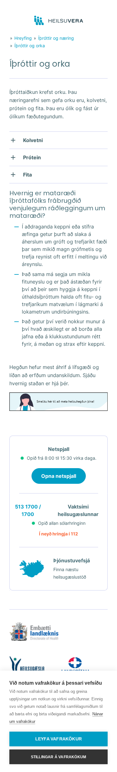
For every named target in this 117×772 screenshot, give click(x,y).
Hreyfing (23, 38)
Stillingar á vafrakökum (58, 757)
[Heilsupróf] (58, 408)
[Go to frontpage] (58, 21)
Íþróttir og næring (56, 38)
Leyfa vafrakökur (58, 739)
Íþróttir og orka (29, 45)
